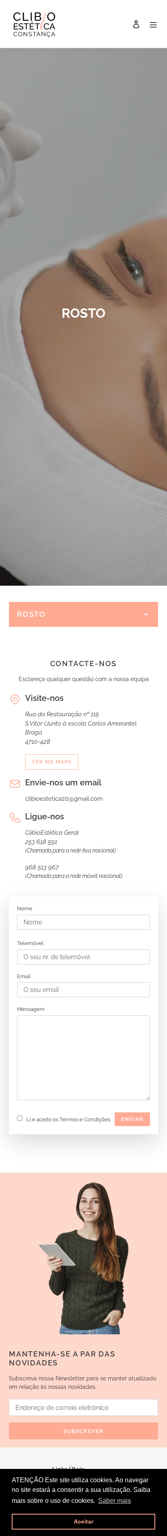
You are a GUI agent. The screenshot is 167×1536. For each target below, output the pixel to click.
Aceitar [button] (83, 1521)
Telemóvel (30, 943)
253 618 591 (41, 842)
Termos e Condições (85, 1119)
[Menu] (153, 24)
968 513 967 (42, 867)
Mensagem (31, 1009)
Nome (24, 908)
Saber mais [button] (114, 1500)
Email (24, 976)
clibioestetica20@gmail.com (64, 798)
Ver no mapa (52, 762)
